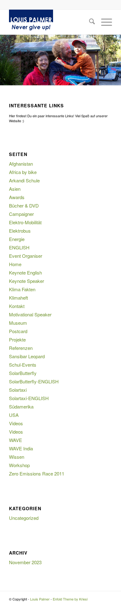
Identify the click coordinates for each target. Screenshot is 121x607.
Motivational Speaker (30, 314)
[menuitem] (89, 22)
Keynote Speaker (26, 281)
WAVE (15, 440)
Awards (17, 197)
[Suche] (89, 22)
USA (14, 415)
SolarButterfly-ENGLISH (34, 381)
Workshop (19, 465)
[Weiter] (115, 60)
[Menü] (103, 22)
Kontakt (17, 306)
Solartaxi (18, 389)
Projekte (17, 339)
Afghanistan (21, 163)
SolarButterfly (23, 373)
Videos (16, 423)
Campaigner (21, 214)
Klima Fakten (22, 289)
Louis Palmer (40, 598)
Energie (17, 239)
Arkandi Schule (24, 180)
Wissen (16, 456)
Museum (18, 322)
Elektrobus (20, 230)
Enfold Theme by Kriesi (70, 598)
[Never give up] (50, 22)
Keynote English (25, 272)
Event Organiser (25, 255)
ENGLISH (19, 247)
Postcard (18, 331)
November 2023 (25, 562)
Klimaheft (18, 297)
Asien (14, 188)
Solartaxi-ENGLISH (29, 398)
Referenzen (21, 348)
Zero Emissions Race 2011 (36, 473)
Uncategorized (23, 518)
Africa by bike (23, 172)
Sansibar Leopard (27, 356)
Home (15, 264)
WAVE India (21, 448)
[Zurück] (5, 60)
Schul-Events (22, 364)
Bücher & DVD (24, 205)
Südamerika (21, 406)
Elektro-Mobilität (25, 222)
